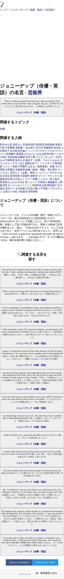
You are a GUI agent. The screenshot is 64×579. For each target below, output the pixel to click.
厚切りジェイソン (39, 172)
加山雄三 (30, 147)
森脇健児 (52, 182)
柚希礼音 (30, 163)
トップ (3, 9)
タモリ (59, 166)
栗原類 (19, 154)
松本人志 (20, 160)
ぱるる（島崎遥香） (38, 166)
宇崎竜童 (10, 160)
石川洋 (39, 147)
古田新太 (42, 182)
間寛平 (23, 166)
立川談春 (20, 188)
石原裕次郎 (29, 144)
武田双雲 (40, 144)
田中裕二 (51, 154)
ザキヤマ (54, 172)
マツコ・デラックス (49, 176)
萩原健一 (20, 147)
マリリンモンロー (45, 157)
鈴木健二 (22, 151)
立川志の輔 (32, 188)
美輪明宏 (48, 147)
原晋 (2, 169)
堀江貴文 (52, 169)
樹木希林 (15, 176)
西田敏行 (52, 185)
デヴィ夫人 (18, 163)
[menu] (1, 2)
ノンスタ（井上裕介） (50, 179)
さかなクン (30, 154)
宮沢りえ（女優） (19, 172)
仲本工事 (30, 157)
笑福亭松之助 (39, 185)
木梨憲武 (10, 169)
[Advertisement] (32, 49)
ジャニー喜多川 (11, 166)
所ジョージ (31, 182)
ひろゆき (19, 182)
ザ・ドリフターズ (44, 163)
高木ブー (10, 188)
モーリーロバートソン (20, 185)
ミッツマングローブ (38, 151)
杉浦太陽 (12, 157)
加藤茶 (21, 157)
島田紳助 (50, 144)
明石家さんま (7, 182)
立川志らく (19, 179)
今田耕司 (25, 176)
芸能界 (35, 92)
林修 (52, 166)
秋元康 (9, 179)
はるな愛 (41, 154)
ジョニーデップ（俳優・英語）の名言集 (32, 9)
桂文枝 (57, 147)
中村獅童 (10, 147)
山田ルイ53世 (10, 191)
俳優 (2, 129)
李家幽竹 (11, 154)
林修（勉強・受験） (36, 169)
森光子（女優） (34, 160)
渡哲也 (34, 176)
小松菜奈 (22, 191)
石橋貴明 (20, 169)
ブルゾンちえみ (51, 160)
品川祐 (13, 151)
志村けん (17, 144)
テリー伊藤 (32, 179)
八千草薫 (43, 188)
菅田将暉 (33, 191)
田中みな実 (6, 144)
